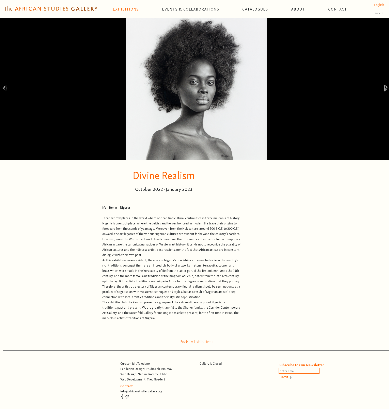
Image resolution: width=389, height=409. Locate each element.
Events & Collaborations (190, 9)
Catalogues (255, 9)
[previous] (4, 88)
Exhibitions (126, 9)
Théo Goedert (156, 379)
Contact (337, 9)
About (298, 9)
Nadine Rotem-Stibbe (152, 373)
